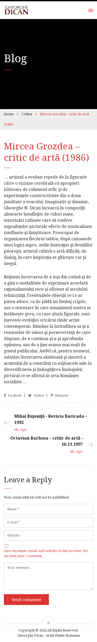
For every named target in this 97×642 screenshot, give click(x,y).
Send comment (26, 599)
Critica (27, 114)
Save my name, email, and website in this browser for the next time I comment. (46, 553)
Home (9, 114)
